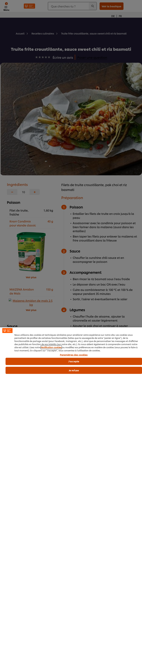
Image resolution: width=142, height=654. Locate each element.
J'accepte (73, 361)
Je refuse (74, 370)
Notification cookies (51, 347)
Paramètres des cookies (74, 354)
